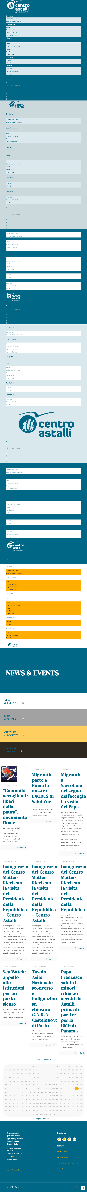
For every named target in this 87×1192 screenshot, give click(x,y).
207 (30, 1103)
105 (22, 1085)
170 (41, 1096)
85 (22, 1081)
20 (81, 1066)
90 (41, 1081)
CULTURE (11, 733)
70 (41, 1077)
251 (45, 1110)
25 (22, 1070)
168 (33, 1096)
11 (45, 1066)
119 (77, 1085)
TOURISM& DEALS (10, 749)
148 (33, 1092)
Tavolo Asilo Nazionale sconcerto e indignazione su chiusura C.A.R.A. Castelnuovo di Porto (45, 998)
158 (73, 1092)
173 (53, 1096)
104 (18, 1085)
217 (69, 1103)
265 (49, 1114)
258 (73, 1110)
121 (6, 1088)
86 (26, 1081)
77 (69, 1077)
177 (69, 1096)
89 (38, 1081)
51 (45, 1073)
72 (49, 1077)
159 (77, 1092)
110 (41, 1085)
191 (45, 1099)
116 (65, 1085)
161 (6, 1096)
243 (14, 1110)
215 (61, 1103)
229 (37, 1107)
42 (10, 1073)
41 (6, 1073)
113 (53, 1085)
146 (26, 1092)
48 (34, 1073)
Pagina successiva (42, 1118)
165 (22, 1096)
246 (26, 1110)
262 (37, 1114)
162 (10, 1096)
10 (41, 1066)
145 (22, 1092)
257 (69, 1110)
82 (10, 1081)
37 (69, 1070)
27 (30, 1070)
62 (10, 1077)
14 (57, 1066)
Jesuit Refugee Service (15, 1170)
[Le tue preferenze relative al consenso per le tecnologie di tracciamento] (83, 1188)
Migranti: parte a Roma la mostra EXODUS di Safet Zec (43, 787)
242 (10, 1110)
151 (45, 1092)
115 (61, 1085)
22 (10, 1070)
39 (77, 1070)
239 (77, 1107)
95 (61, 1081)
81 (6, 1081)
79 (77, 1077)
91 (45, 1081)
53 (53, 1073)
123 (14, 1088)
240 (81, 1107)
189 (37, 1099)
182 (10, 1099)
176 (65, 1096)
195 (61, 1099)
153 (53, 1092)
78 (73, 1077)
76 (65, 1077)
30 (41, 1070)
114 (57, 1085)
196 (65, 1099)
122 (10, 1088)
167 (30, 1096)
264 (45, 1114)
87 (30, 1081)
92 (49, 1081)
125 (22, 1088)
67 (30, 1077)
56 (65, 1073)
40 (81, 1070)
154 (57, 1092)
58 (73, 1073)
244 (18, 1110)
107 (30, 1085)
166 (26, 1096)
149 (37, 1092)
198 (73, 1099)
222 (10, 1107)
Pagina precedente (44, 1059)
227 (30, 1107)
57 (69, 1073)
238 (73, 1107)
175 (61, 1096)
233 (53, 1107)
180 (81, 1096)
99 (77, 1081)
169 (37, 1096)
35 (61, 1070)
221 (6, 1107)
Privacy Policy (62, 1151)
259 (77, 1110)
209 (37, 1103)
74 (57, 1077)
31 (45, 1070)
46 (26, 1073)
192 (49, 1099)
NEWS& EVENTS (10, 701)
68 (34, 1077)
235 (61, 1107)
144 (18, 1092)
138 (73, 1088)
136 (65, 1088)
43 (14, 1073)
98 (73, 1081)
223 (14, 1107)
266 (53, 1114)
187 (30, 1099)
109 (37, 1085)
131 (45, 1088)
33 (53, 1070)
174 (57, 1096)
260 (81, 1110)
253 (53, 1110)
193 (53, 1099)
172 (49, 1096)
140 (81, 1088)
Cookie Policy (61, 1169)
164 (18, 1096)
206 (26, 1103)
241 (6, 1110)
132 (49, 1088)
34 (57, 1070)
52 (49, 1073)
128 (33, 1088)
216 (65, 1103)
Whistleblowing (62, 1157)
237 (69, 1107)
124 (18, 1088)
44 (18, 1073)
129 (37, 1088)
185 (22, 1099)
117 (69, 1085)
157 (69, 1092)
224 (18, 1107)
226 (26, 1107)
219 (77, 1103)
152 (49, 1092)
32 (49, 1070)
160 (81, 1092)
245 (22, 1110)
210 (41, 1103)
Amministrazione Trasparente (67, 1163)
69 (38, 1077)
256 (65, 1110)
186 (26, 1099)
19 (77, 1066)
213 (53, 1103)
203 (14, 1103)
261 (33, 1114)
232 (49, 1107)
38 (73, 1070)
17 (69, 1066)
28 (34, 1070)
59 (77, 1073)
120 (81, 1085)
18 (73, 1066)
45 (22, 1073)
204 (18, 1103)
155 (61, 1092)
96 (65, 1081)
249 (37, 1110)
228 (33, 1107)
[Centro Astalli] (18, 13)
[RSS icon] (77, 1187)
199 (77, 1099)
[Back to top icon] (72, 1187)
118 (73, 1085)
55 (61, 1073)
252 (49, 1110)
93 (53, 1081)
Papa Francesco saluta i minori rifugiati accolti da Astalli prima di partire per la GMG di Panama (71, 1001)
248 (33, 1110)
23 (14, 1070)
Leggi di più (23, 847)
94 (57, 1081)
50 (41, 1073)
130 (41, 1088)
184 (18, 1099)
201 (6, 1103)
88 (34, 1081)
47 (30, 1073)
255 (61, 1110)
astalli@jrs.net (17, 1156)
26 (26, 1070)
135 (61, 1088)
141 (6, 1092)
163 (14, 1096)
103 (14, 1085)
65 (22, 1077)
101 (6, 1085)
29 (38, 1070)
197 (69, 1099)
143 (14, 1092)
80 (81, 1077)
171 (45, 1096)
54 (57, 1073)
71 (45, 1077)
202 (10, 1103)
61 (6, 1077)
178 (73, 1096)
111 (45, 1085)
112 (49, 1085)
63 (14, 1077)
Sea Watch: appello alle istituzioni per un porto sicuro (14, 988)
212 (49, 1103)
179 (77, 1096)
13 (53, 1066)
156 (65, 1092)
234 (57, 1107)
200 (81, 1099)
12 (49, 1066)
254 (57, 1110)
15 (61, 1066)
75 (61, 1077)
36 (65, 1070)
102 (10, 1085)
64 (18, 1077)
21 (6, 1070)
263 (41, 1114)
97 (69, 1081)
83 (14, 1081)
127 (30, 1088)
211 (45, 1103)
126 (26, 1088)
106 (26, 1085)
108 (33, 1085)
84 (18, 1081)
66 (26, 1077)
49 (38, 1073)
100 (81, 1081)
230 (41, 1107)
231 (45, 1107)
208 (33, 1103)
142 (10, 1092)
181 (6, 1099)
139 (77, 1088)
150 (41, 1092)
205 (22, 1103)
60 (81, 1073)
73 (53, 1077)
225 (22, 1107)
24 (18, 1070)
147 (30, 1092)
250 (41, 1110)
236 (65, 1107)
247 (30, 1110)
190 (41, 1099)
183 (14, 1099)
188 (33, 1099)
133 (53, 1088)
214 (57, 1103)
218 (73, 1103)
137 (69, 1088)
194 (57, 1099)
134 (57, 1088)
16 (65, 1066)
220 (81, 1103)
